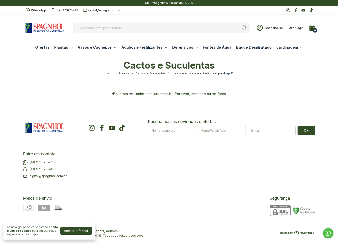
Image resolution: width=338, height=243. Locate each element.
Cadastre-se (274, 28)
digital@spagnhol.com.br (106, 10)
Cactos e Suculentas (150, 73)
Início (108, 73)
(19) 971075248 (67, 10)
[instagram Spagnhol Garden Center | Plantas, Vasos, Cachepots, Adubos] (288, 10)
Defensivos (182, 47)
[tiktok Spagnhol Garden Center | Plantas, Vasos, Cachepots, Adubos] (311, 10)
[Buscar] (244, 27)
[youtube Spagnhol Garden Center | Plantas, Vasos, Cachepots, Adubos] (303, 10)
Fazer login (296, 28)
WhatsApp (38, 10)
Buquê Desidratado (254, 47)
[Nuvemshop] (297, 233)
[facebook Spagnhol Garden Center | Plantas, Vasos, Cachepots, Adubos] (296, 10)
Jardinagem (287, 47)
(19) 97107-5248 (42, 162)
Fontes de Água (217, 47)
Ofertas (42, 47)
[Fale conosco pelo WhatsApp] (328, 233)
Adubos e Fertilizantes (142, 47)
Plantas (61, 47)
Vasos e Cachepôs (95, 47)
